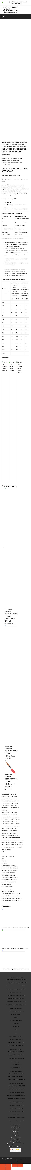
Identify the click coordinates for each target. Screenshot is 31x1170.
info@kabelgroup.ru (11, 12)
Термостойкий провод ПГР (9, 828)
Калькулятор (15, 1135)
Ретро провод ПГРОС (7, 889)
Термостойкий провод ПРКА (9, 812)
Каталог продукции (15, 1124)
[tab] (17, 165)
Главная (4, 142)
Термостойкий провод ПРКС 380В (10, 807)
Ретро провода (6, 884)
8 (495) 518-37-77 (11, 7)
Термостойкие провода (9, 794)
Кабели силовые (6, 849)
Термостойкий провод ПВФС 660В (10, 823)
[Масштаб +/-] (20, 1165)
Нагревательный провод (8, 872)
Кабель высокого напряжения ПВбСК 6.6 (12, 842)
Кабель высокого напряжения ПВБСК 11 (12, 840)
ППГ (3, 858)
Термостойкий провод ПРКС (9, 805)
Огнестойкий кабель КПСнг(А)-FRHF (11, 893)
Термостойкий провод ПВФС (9, 821)
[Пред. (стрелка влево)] (3, 1168)
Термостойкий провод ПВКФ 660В (10, 819)
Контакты (15, 1133)
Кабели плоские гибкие (9, 833)
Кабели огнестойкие (8, 891)
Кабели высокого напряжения (11, 838)
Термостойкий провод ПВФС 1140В (11, 826)
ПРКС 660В (4, 810)
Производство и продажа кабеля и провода (19, 2)
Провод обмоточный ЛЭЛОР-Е (10, 877)
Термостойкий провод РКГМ (9, 796)
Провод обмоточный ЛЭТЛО (9, 879)
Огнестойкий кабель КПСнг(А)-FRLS (11, 896)
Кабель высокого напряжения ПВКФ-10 (12, 844)
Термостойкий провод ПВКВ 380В (10, 801)
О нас (15, 1129)
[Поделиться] (8, 1165)
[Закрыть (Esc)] (3, 1165)
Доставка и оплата (15, 1126)
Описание (7, 164)
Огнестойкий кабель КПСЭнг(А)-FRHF (11, 898)
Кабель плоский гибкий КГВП (10, 835)
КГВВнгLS (4, 861)
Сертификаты (15, 1131)
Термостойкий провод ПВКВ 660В (10, 803)
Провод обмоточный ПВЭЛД (9, 882)
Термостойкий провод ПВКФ (9, 814)
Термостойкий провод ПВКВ (9, 799)
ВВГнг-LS (4, 854)
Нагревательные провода (9, 866)
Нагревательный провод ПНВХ (10, 868)
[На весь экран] (14, 1165)
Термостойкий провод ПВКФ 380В (10, 817)
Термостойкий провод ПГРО (9, 830)
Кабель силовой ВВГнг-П (8, 856)
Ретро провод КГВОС (7, 886)
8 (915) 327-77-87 (11, 10)
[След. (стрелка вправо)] (8, 1168)
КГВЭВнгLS (4, 863)
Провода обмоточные (8, 875)
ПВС (3, 851)
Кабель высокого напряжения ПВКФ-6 (12, 847)
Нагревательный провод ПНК (9, 870)
